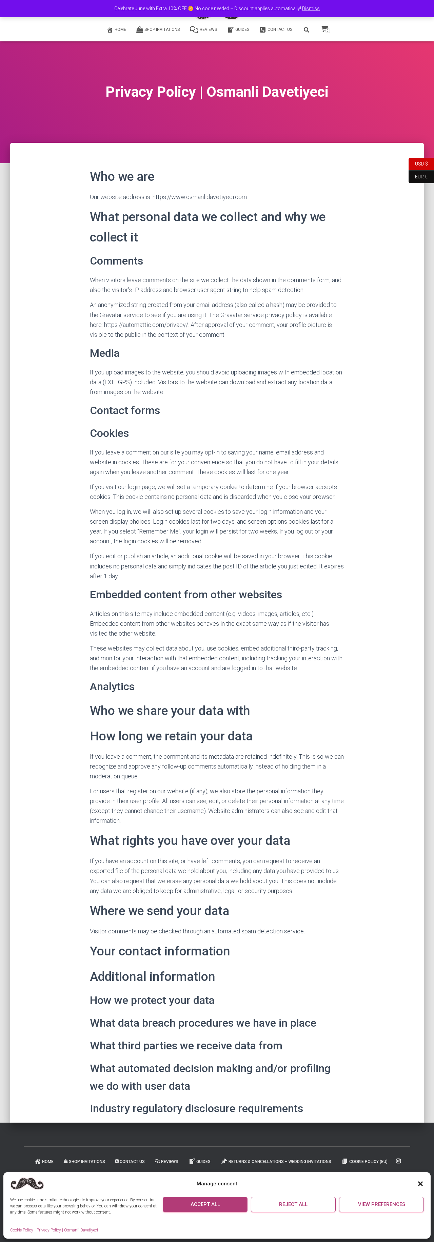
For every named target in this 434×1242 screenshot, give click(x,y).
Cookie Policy (21, 1230)
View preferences (381, 1204)
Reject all (293, 1204)
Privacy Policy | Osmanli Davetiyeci (67, 1230)
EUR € (418, 176)
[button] (420, 1183)
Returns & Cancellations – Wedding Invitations (280, 1161)
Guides (242, 29)
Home (120, 29)
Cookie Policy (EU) (368, 1161)
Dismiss (311, 8)
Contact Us (280, 29)
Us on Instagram (399, 1161)
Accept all (205, 1204)
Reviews (208, 29)
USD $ (418, 164)
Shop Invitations (162, 29)
